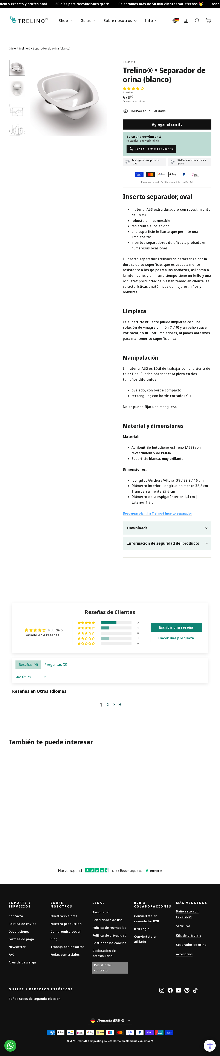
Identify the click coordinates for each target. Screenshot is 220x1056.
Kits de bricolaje (188, 935)
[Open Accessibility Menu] (210, 1046)
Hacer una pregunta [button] (176, 638)
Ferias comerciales (64, 954)
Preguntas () (56, 664)
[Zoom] (68, 97)
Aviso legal (100, 912)
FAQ (12, 954)
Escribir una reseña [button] (176, 627)
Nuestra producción (66, 923)
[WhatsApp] (10, 1046)
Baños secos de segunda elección (35, 998)
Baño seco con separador (187, 913)
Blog (54, 939)
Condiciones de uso (107, 920)
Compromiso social (65, 931)
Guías (86, 20)
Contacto (16, 916)
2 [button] (108, 704)
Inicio (12, 48)
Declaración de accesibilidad (104, 953)
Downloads (137, 527)
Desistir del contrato (103, 967)
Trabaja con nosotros (67, 947)
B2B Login (142, 929)
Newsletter (17, 947)
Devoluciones (19, 931)
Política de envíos (22, 923)
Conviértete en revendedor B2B (146, 918)
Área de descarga (22, 962)
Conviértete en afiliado (145, 939)
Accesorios (184, 954)
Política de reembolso (109, 927)
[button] (133, 88)
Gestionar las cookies (109, 943)
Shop (64, 20)
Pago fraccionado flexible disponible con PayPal (167, 182)
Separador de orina (191, 944)
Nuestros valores (63, 916)
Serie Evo (183, 926)
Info (149, 20)
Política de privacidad (109, 935)
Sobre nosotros (118, 20)
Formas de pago (21, 939)
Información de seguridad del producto (163, 543)
